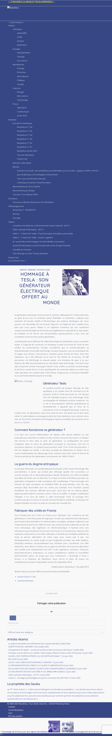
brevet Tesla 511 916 (27, 576)
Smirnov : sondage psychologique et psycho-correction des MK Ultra (38, 678)
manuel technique (26, 580)
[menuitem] (56, 1)
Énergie (32, 270)
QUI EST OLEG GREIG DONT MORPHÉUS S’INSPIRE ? (30, 662)
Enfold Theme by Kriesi (59, 703)
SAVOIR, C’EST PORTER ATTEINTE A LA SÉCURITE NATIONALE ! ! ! (35, 656)
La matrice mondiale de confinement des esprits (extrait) (33, 643)
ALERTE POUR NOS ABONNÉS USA (23, 646)
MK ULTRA (12, 659)
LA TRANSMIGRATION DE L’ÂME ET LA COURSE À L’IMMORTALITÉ (35, 665)
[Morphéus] (29, 7)
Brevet (23, 270)
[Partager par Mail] (52, 611)
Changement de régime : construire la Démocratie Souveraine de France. (40, 650)
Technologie (43, 270)
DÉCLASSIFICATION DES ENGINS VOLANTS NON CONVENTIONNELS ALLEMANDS (42, 668)
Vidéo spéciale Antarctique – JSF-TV (23, 675)
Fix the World (29, 375)
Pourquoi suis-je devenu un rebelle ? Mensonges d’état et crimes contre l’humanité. (45, 653)
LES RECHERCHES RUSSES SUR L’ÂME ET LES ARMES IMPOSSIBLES (36, 671)
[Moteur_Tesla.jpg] (75, 282)
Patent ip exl (68, 324)
